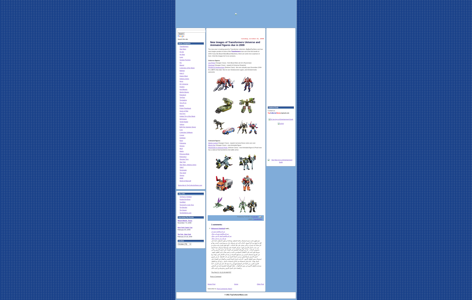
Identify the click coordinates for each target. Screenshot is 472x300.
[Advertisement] (236, 6)
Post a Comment (215, 276)
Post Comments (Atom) (224, 289)
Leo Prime (211, 63)
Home (236, 284)
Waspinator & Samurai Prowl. (218, 148)
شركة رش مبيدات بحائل (218, 238)
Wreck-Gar (211, 145)
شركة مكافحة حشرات (218, 232)
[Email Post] (260, 217)
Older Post (260, 284)
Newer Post (211, 284)
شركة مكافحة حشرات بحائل (220, 234)
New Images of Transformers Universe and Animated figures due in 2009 (235, 43)
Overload (211, 65)
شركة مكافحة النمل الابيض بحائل (221, 236)
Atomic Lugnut (213, 143)
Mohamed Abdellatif (218, 228)
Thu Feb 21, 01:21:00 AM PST (221, 272)
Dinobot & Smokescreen (216, 67)
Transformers (257, 219)
